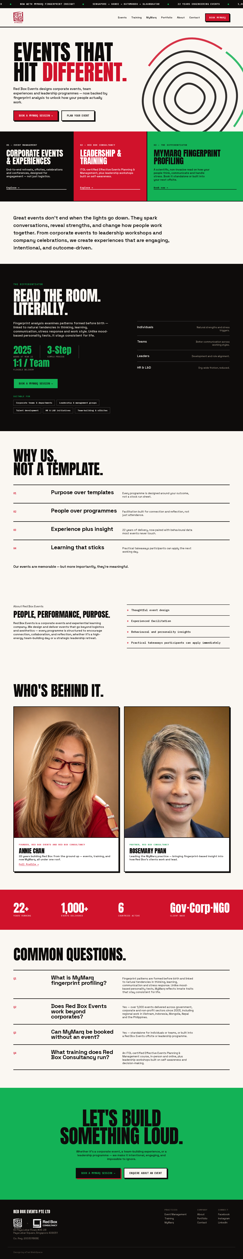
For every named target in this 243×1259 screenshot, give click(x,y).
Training (136, 17)
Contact (194, 17)
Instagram (224, 1218)
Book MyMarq (217, 17)
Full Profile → (29, 864)
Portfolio (166, 17)
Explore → (12, 187)
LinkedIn (223, 1222)
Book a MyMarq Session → (36, 115)
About (181, 17)
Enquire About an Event (145, 1173)
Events (122, 17)
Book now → (161, 187)
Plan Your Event (78, 115)
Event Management (176, 1214)
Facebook (224, 1214)
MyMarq (151, 17)
